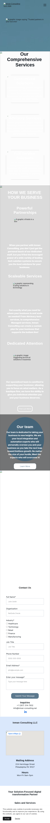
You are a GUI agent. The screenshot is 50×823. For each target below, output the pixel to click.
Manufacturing (14, 637)
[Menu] (44, 5)
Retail (10, 630)
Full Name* (11, 597)
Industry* (10, 620)
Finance (11, 633)
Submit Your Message (25, 696)
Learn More (25, 466)
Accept (7, 818)
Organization (11, 608)
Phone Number (12, 654)
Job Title (10, 642)
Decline (17, 818)
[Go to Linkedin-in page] (25, 711)
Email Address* (13, 665)
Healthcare (13, 623)
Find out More (25, 409)
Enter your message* (15, 677)
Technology (13, 627)
